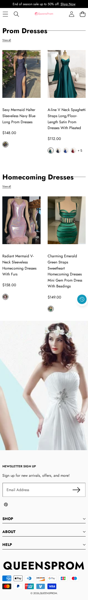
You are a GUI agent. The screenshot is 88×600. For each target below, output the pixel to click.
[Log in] (71, 14)
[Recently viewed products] (82, 299)
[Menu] (5, 14)
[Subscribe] (76, 490)
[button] (82, 14)
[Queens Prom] (44, 14)
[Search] (16, 14)
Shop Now (68, 4)
